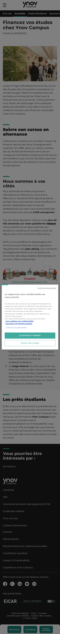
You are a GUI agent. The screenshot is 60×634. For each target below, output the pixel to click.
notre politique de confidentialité (19, 321)
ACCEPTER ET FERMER (29, 335)
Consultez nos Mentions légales (18, 324)
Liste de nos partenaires (16, 327)
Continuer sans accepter (46, 288)
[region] (29, 317)
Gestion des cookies (30, 343)
